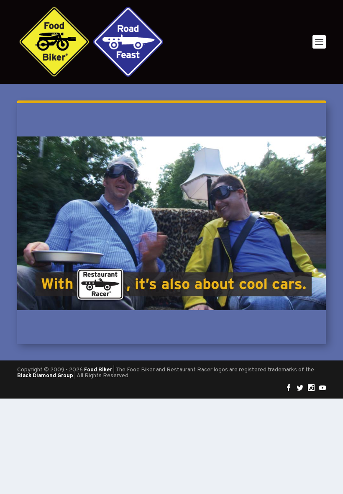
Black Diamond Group (45, 376)
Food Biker (98, 370)
